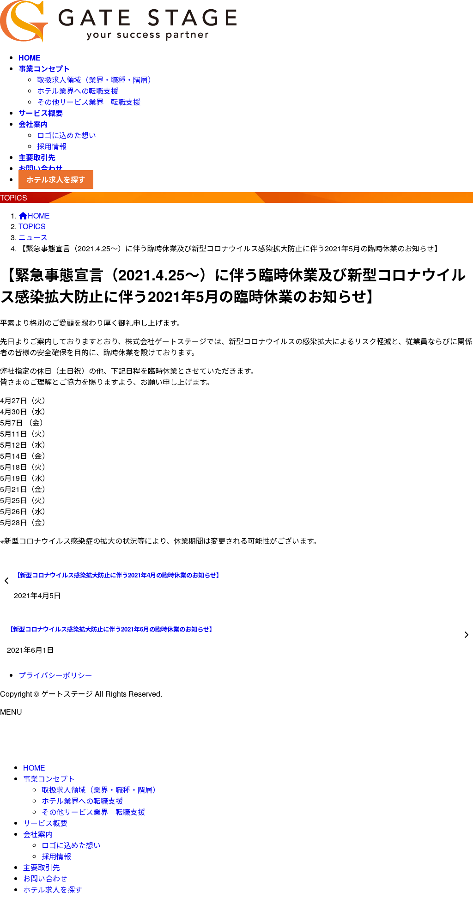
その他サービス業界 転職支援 (88, 102)
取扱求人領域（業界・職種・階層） (96, 79)
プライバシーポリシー (55, 675)
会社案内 (38, 834)
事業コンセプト (49, 778)
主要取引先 (41, 867)
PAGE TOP (454, 886)
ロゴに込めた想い (66, 135)
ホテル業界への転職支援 (77, 90)
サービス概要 (45, 823)
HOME (34, 767)
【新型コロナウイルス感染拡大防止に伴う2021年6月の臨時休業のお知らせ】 (111, 629)
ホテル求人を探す (52, 889)
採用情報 (52, 146)
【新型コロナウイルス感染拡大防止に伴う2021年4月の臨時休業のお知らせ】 (118, 575)
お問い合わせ (45, 878)
